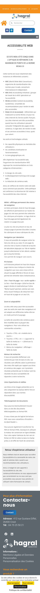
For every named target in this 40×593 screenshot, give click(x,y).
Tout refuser (28, 583)
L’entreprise (5, 9)
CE (29, 9)
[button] (37, 37)
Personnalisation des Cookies (18, 561)
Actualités (34, 9)
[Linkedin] (11, 30)
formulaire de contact (22, 482)
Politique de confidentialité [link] (20, 590)
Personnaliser (20, 586)
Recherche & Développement (19, 9)
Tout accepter (13, 583)
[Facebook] (7, 30)
